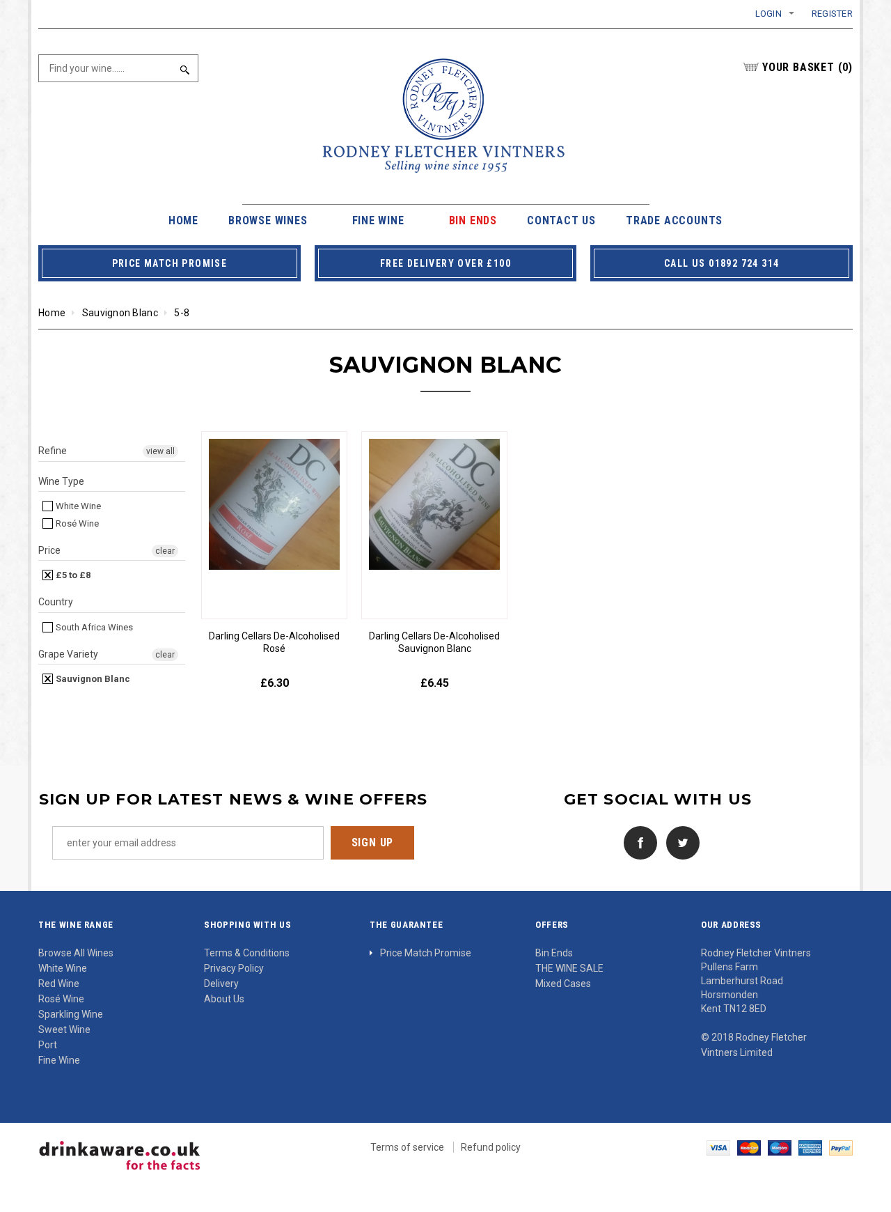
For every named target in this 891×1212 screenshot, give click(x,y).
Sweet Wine (64, 1029)
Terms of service (407, 1147)
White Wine (77, 506)
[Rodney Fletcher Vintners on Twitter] (679, 841)
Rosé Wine (76, 523)
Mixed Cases (563, 983)
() (807, 67)
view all (160, 451)
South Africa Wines (93, 627)
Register (832, 13)
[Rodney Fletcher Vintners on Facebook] (637, 841)
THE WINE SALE (569, 968)
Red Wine (58, 983)
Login (768, 13)
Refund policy (491, 1147)
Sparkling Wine (70, 1014)
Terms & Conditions (247, 952)
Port (47, 1044)
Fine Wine (59, 1060)
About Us (224, 998)
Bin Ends (554, 952)
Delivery (221, 983)
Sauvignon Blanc (120, 312)
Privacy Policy (234, 968)
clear (165, 551)
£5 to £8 (72, 575)
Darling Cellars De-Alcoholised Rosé (274, 642)
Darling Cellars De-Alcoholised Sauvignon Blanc (434, 642)
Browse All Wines (75, 952)
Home (51, 312)
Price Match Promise (425, 952)
